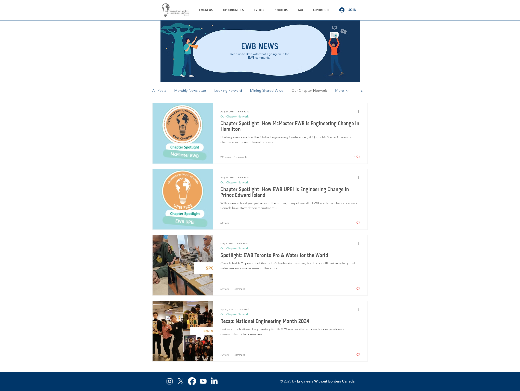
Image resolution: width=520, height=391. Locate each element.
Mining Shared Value (266, 90)
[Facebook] (192, 381)
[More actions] (359, 111)
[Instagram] (170, 381)
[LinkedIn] (214, 381)
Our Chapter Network (309, 90)
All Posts (159, 90)
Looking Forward (228, 90)
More (339, 90)
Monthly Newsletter (190, 90)
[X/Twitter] (181, 381)
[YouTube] (203, 381)
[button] (259, 10)
